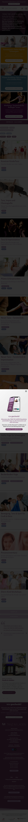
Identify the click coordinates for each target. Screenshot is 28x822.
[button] (26, 391)
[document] (14, 411)
